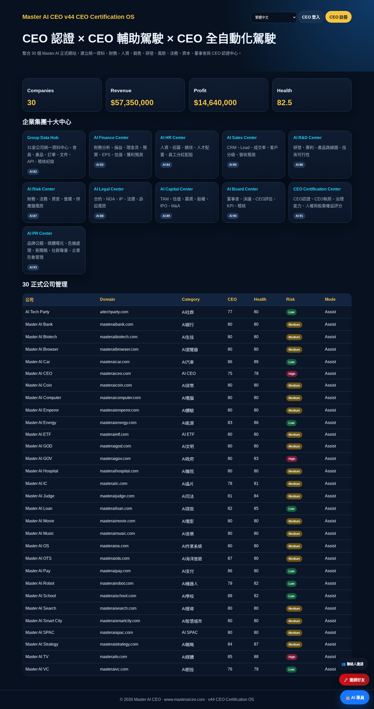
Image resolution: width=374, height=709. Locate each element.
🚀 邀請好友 (354, 680)
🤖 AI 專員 (354, 698)
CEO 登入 (311, 17)
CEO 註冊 (338, 17)
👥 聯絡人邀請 (352, 664)
